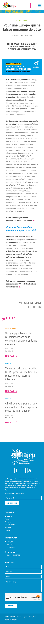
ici (33, 221)
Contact (7, 530)
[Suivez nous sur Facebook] (16, 470)
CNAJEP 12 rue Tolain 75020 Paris (11, 545)
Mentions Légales (22, 617)
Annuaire (8, 519)
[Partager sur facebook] (29, 307)
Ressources (8, 522)
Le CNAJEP (8, 516)
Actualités (8, 527)
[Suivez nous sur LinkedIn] (23, 470)
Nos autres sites (10, 524)
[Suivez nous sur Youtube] (29, 470)
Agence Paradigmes (11, 619)
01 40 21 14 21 (14, 552)
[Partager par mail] (40, 307)
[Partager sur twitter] (34, 307)
